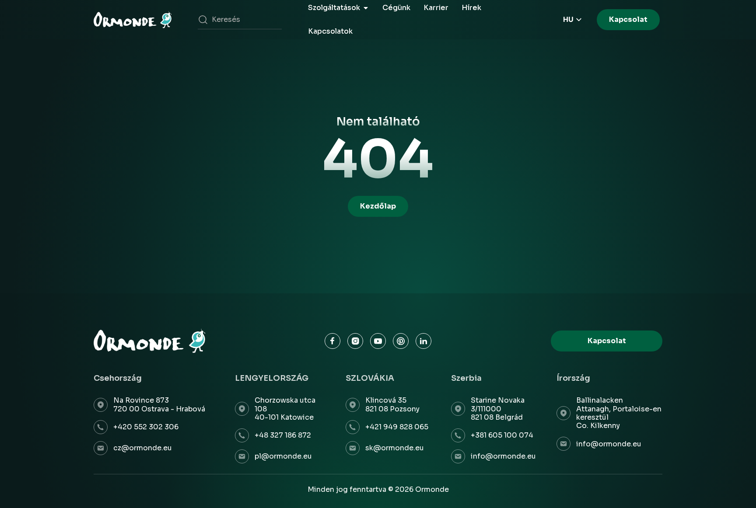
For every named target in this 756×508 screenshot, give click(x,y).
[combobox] (240, 19)
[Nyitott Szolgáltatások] (365, 8)
